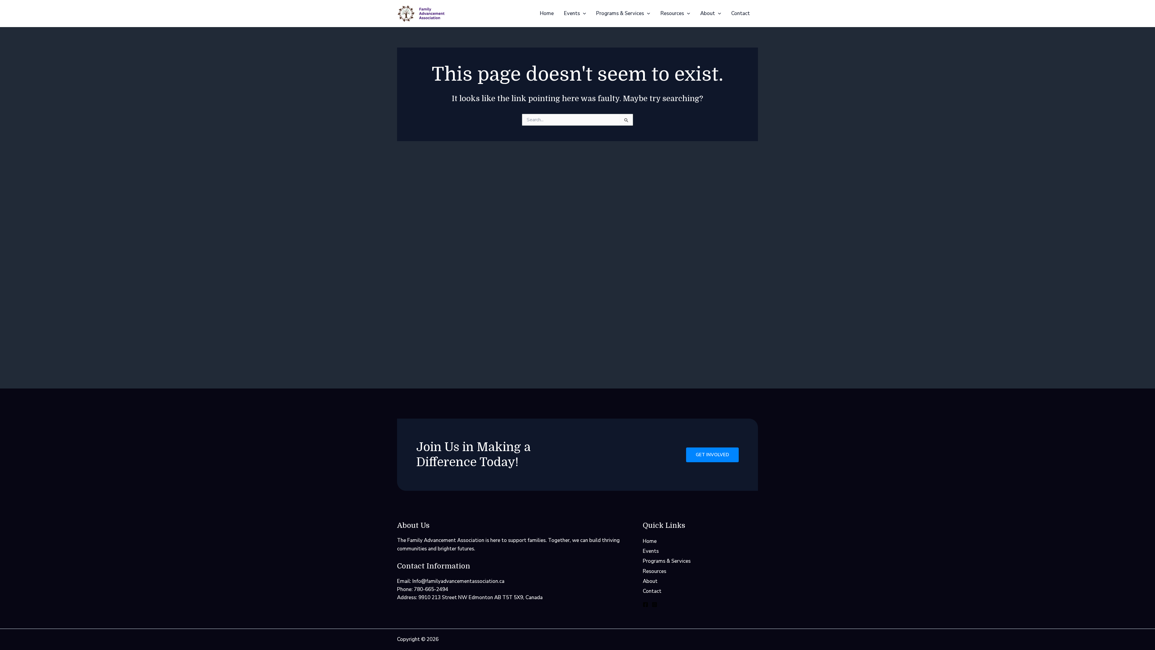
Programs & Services (620, 13)
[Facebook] (645, 604)
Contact (740, 13)
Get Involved (712, 455)
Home (547, 13)
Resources (672, 13)
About (707, 13)
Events (572, 13)
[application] (583, 13)
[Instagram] (654, 604)
